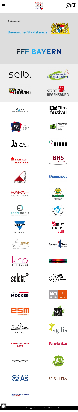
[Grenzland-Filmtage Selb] (39, 6)
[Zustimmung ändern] (3, 406)
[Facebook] (73, 5)
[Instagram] (68, 5)
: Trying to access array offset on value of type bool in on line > (39, 26)
